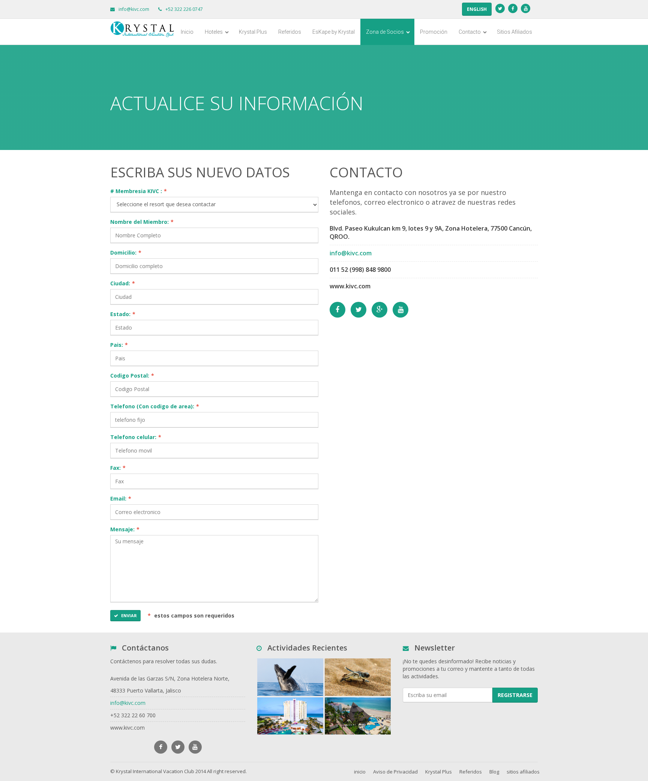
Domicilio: (125, 252)
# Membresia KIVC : (138, 191)
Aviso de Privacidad (395, 771)
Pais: (119, 344)
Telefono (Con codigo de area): (154, 406)
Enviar (129, 615)
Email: (120, 498)
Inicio (187, 32)
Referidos (289, 32)
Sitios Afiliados (514, 32)
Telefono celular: (135, 437)
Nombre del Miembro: (142, 221)
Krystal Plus (253, 32)
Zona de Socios (385, 32)
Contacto (470, 32)
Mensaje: (125, 529)
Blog (494, 771)
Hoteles (214, 32)
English (477, 9)
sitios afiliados (523, 771)
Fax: (118, 467)
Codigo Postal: (132, 375)
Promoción (433, 32)
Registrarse (515, 695)
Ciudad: (122, 283)
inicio (360, 771)
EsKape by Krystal (333, 32)
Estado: (122, 314)
